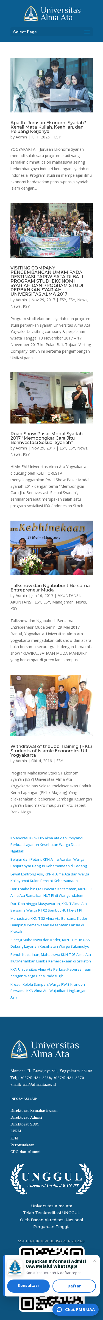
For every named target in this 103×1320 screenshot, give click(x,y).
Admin (21, 137)
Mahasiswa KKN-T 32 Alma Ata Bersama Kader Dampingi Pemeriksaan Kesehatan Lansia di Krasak (48, 925)
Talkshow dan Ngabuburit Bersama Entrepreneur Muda (50, 588)
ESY (57, 137)
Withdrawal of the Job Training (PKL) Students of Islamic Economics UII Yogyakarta (51, 751)
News (82, 299)
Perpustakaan (22, 1145)
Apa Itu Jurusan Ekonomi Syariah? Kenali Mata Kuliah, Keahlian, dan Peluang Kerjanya (48, 127)
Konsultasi (28, 1285)
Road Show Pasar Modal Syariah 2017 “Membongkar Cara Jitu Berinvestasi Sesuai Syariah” (46, 438)
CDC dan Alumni (25, 1151)
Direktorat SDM (24, 1124)
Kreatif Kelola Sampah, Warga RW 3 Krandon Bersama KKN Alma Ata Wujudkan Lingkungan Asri (48, 991)
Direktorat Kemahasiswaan (33, 1110)
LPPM (15, 1131)
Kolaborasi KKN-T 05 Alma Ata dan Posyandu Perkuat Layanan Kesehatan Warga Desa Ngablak (47, 844)
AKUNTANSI (69, 595)
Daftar (74, 1286)
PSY (26, 306)
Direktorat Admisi (26, 1117)
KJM (14, 1138)
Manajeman (63, 602)
